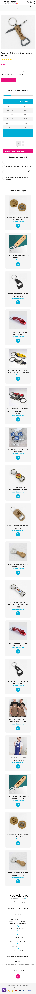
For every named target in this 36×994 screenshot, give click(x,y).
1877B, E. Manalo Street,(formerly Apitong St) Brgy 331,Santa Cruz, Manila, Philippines (17, 921)
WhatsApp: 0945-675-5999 (18, 942)
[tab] (18, 162)
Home (8, 7)
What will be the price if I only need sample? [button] (17, 178)
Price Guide (8, 80)
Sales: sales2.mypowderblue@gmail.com (18, 956)
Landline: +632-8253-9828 (18, 928)
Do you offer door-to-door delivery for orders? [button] (18, 172)
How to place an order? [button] (13, 162)
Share (4, 64)
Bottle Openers (25, 9)
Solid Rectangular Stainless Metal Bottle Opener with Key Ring (18, 411)
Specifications (17, 94)
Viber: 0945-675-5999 (18, 937)
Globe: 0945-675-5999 (18, 946)
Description (28, 94)
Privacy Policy (18, 987)
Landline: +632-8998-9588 (18, 933)
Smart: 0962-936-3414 (18, 950)
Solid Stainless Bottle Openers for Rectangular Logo (18, 605)
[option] (18, 32)
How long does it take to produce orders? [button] (19, 166)
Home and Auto (11, 9)
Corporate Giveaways (21, 7)
